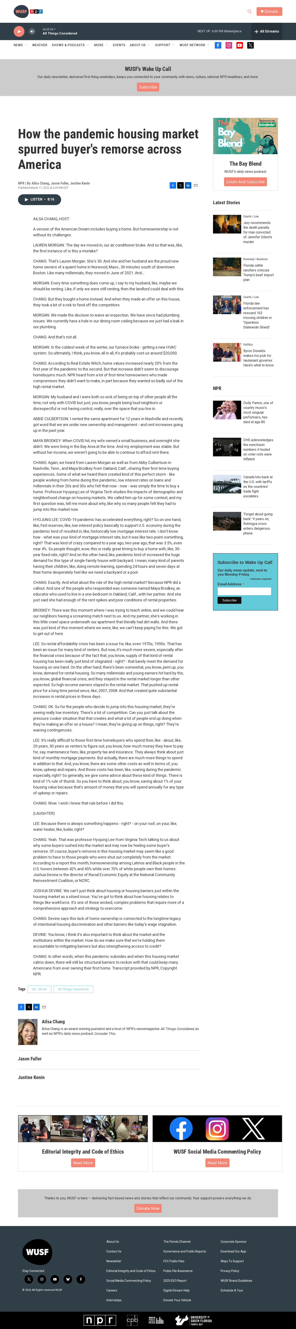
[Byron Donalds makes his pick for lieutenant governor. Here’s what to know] (227, 352)
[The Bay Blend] (245, 136)
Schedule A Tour (232, 1290)
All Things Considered (73, 989)
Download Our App (233, 1251)
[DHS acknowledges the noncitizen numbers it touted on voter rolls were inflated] (227, 447)
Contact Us (113, 1251)
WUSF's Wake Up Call (148, 69)
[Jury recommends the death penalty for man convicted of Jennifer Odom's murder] (227, 224)
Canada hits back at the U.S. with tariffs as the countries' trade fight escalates (258, 486)
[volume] (32, 31)
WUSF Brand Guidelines (236, 1280)
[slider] (39, 31)
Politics (248, 344)
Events (119, 45)
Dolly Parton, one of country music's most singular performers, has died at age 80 (258, 412)
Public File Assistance (178, 1271)
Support (162, 45)
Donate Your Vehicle (177, 1300)
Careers (111, 1290)
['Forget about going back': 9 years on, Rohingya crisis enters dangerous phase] (227, 521)
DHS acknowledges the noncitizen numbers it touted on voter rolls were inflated (258, 449)
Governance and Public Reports (184, 1251)
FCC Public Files (173, 1261)
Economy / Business (255, 259)
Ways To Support (232, 1261)
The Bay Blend (245, 163)
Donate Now (148, 1208)
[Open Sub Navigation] (26, 45)
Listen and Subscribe (245, 181)
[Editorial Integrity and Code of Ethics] (83, 1128)
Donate (271, 11)
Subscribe (148, 87)
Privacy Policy (230, 1271)
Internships (114, 1300)
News (18, 45)
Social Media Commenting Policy (128, 1280)
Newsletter (113, 1261)
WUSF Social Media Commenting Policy (217, 1151)
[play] (19, 31)
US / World (39, 989)
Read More (83, 1162)
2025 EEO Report (175, 1280)
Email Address (231, 584)
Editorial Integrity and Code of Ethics (83, 1151)
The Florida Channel (176, 1241)
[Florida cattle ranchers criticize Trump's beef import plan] (227, 267)
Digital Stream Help (176, 1290)
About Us (112, 1241)
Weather (39, 45)
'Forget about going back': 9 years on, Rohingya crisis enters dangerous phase (258, 523)
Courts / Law (251, 216)
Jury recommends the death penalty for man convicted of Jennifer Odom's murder (257, 232)
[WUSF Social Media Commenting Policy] (217, 1128)
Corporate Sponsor (234, 1241)
